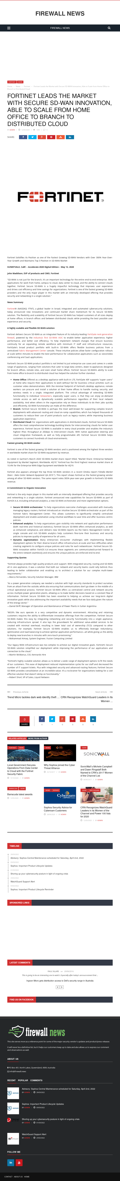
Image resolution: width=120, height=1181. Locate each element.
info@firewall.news (18, 1071)
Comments (36, 1080)
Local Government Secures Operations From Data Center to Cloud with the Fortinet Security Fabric (22, 769)
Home (26, 1176)
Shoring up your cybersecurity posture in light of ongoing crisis (50, 1119)
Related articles (17, 738)
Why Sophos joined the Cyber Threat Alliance (59, 766)
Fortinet (12, 82)
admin (12, 130)
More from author (37, 738)
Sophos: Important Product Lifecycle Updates (43, 1103)
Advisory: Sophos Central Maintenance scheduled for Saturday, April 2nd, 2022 (58, 1088)
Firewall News (60, 13)
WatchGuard (94, 790)
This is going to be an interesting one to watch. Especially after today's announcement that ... (60, 975)
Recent (11, 1080)
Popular (23, 1080)
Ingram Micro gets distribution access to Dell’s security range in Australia (60, 980)
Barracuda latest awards (19, 794)
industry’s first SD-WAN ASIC (48, 337)
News (20, 82)
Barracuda (13, 788)
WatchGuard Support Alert (34, 1134)
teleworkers (46, 396)
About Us (18, 1176)
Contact (8, 1176)
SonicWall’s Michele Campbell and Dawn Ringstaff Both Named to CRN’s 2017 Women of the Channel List (96, 771)
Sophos (56, 790)
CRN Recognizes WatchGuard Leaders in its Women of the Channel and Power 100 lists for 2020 (96, 812)
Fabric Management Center (32, 350)
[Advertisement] (60, 53)
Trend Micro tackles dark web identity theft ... (33, 697)
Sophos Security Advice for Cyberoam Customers (58, 809)
